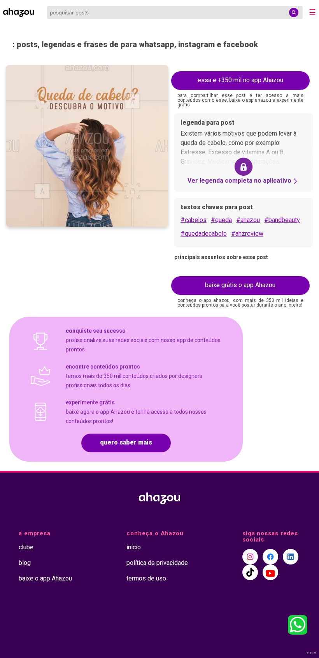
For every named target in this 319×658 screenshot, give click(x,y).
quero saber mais (126, 442)
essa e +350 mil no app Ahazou (240, 80)
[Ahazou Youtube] (270, 572)
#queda (221, 220)
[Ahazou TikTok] (250, 572)
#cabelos (194, 220)
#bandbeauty (282, 220)
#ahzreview (247, 233)
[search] (293, 12)
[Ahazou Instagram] (250, 557)
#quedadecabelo (204, 233)
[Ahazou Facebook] (270, 557)
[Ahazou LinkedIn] (290, 557)
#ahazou (248, 220)
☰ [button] (312, 12)
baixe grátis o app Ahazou (240, 285)
